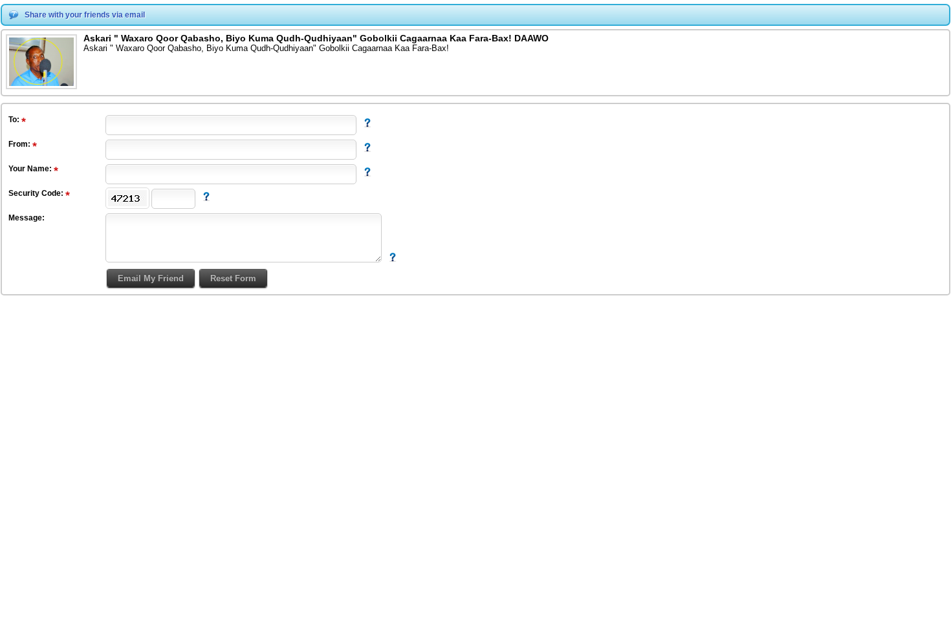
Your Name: (31, 168)
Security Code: (36, 193)
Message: (26, 217)
